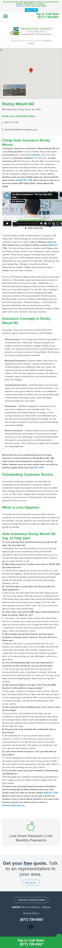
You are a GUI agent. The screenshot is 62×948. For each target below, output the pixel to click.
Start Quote (30, 883)
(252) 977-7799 (25, 180)
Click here (20, 6)
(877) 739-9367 (48, 17)
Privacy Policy (31, 913)
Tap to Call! (31, 10)
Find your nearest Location (31, 900)
